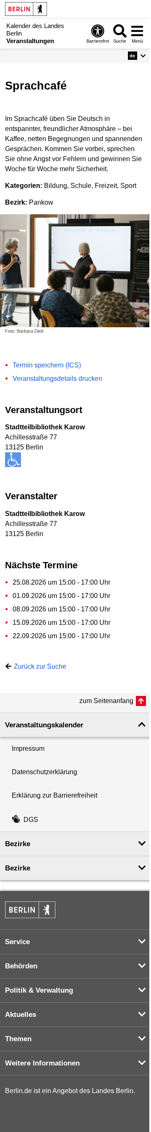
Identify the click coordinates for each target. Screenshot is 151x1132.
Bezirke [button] (17, 844)
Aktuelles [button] (20, 1015)
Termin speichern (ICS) (47, 365)
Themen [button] (18, 1039)
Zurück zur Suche (40, 666)
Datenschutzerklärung (44, 771)
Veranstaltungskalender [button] (44, 725)
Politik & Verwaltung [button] (39, 990)
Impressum (28, 748)
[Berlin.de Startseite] (26, 9)
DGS (30, 819)
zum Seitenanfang (106, 700)
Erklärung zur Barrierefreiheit (54, 795)
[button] (137, 55)
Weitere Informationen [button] (42, 1063)
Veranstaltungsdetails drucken (57, 378)
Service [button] (17, 942)
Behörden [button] (21, 966)
